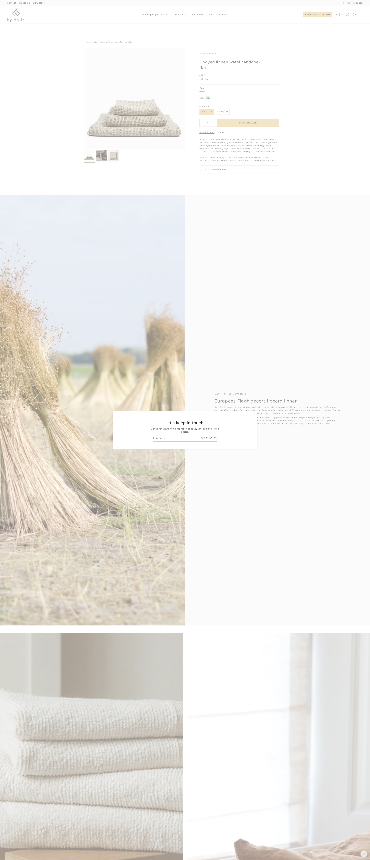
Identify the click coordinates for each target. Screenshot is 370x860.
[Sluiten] (252, 415)
